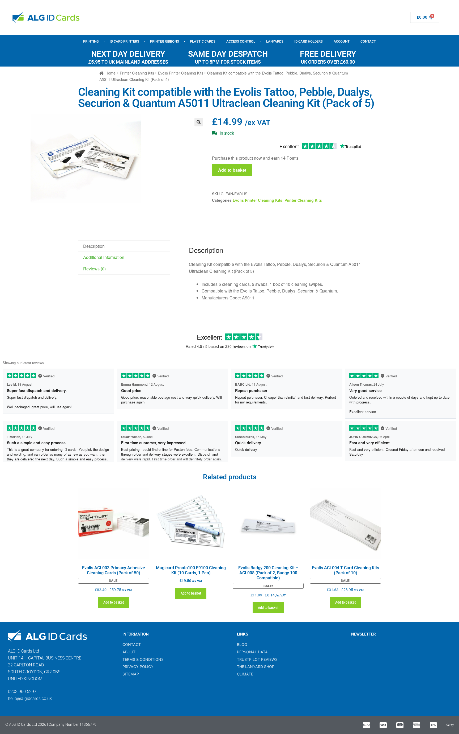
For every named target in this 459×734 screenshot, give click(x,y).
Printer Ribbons (164, 41)
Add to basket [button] (113, 602)
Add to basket (232, 170)
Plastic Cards (202, 41)
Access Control (240, 41)
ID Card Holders (308, 41)
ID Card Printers (124, 41)
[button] (198, 122)
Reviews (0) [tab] (94, 269)
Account (342, 41)
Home (110, 73)
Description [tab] (94, 246)
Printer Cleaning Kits (137, 73)
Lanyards (274, 41)
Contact (368, 41)
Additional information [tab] (103, 257)
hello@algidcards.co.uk (30, 698)
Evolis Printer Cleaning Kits (180, 73)
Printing (91, 41)
